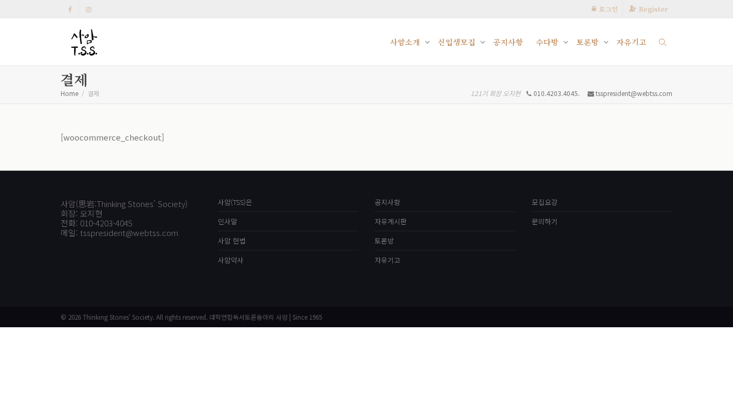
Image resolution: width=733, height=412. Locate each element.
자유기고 (632, 41)
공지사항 (508, 41)
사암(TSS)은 (235, 202)
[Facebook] (70, 9)
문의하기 (545, 221)
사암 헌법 (232, 241)
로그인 (608, 8)
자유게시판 (391, 221)
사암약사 (231, 260)
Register (653, 8)
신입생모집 (458, 41)
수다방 (548, 41)
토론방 (588, 41)
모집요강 (545, 202)
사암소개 (406, 41)
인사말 (227, 221)
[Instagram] (88, 9)
